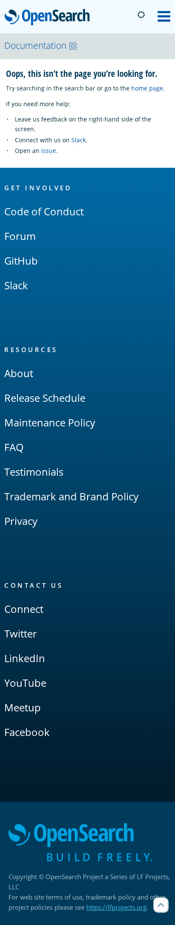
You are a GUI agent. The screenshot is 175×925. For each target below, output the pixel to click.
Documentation (35, 45)
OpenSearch (49, 17)
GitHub (21, 261)
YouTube (25, 683)
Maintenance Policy (49, 422)
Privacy (20, 521)
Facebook (27, 732)
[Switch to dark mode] (141, 15)
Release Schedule (44, 398)
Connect (23, 609)
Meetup (22, 707)
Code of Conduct (44, 211)
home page (147, 88)
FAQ (14, 447)
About (18, 373)
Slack (78, 140)
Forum (20, 236)
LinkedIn (24, 658)
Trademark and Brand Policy (71, 496)
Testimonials (33, 472)
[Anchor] (162, 72)
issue (48, 151)
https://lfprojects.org (116, 907)
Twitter (20, 633)
